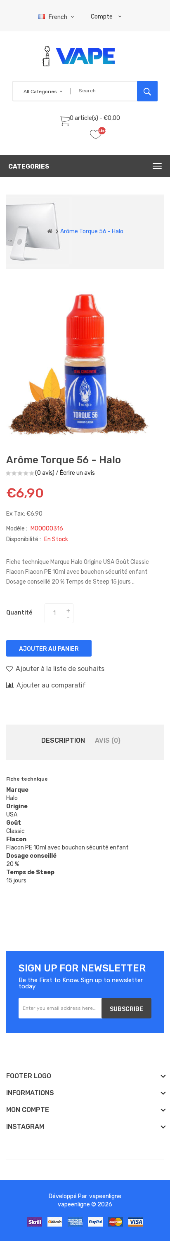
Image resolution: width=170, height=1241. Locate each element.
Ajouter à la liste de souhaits (60, 669)
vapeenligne (105, 1196)
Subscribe (126, 1009)
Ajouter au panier (49, 648)
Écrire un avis (77, 472)
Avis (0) (107, 740)
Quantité (19, 612)
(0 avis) (44, 472)
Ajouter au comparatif (51, 685)
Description (63, 740)
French (58, 17)
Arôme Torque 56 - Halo (91, 231)
